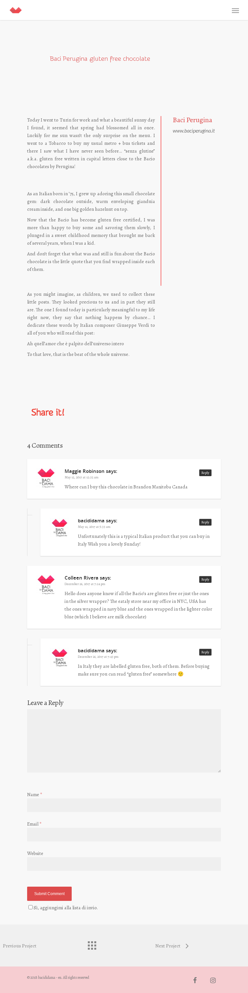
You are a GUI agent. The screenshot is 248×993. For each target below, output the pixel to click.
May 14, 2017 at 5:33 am (94, 526)
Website (35, 853)
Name (34, 794)
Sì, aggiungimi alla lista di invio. (66, 907)
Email (34, 824)
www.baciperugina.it (194, 130)
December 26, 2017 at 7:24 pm (85, 584)
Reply (205, 472)
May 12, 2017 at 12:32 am (81, 477)
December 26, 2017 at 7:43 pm (98, 656)
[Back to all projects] (91, 943)
